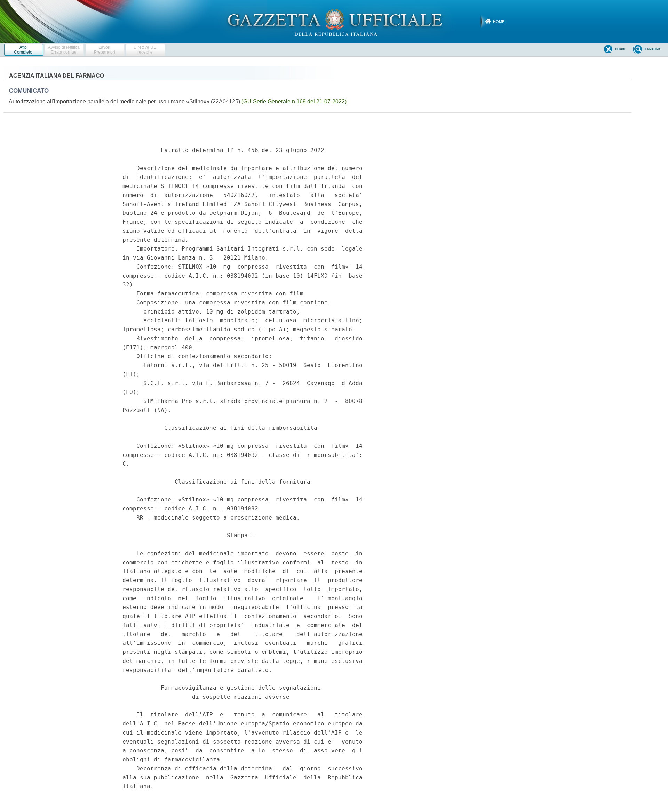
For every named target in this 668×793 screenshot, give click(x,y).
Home (498, 21)
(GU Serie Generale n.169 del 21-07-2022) (294, 101)
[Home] (334, 21)
